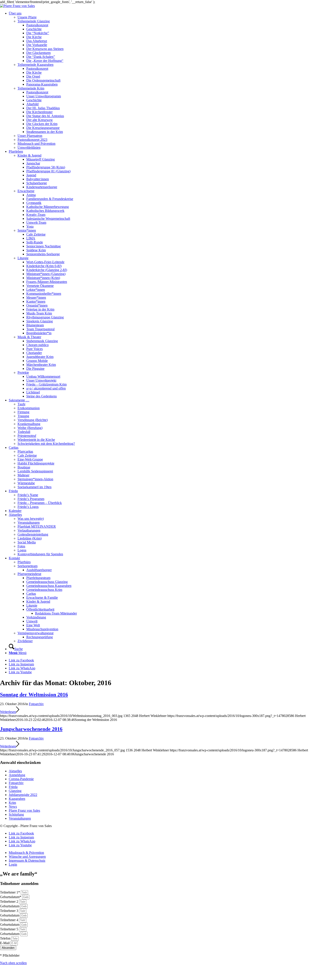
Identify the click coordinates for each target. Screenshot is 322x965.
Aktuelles (15, 771)
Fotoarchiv (36, 704)
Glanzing (15, 791)
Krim (12, 802)
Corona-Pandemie (21, 779)
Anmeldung (17, 775)
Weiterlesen (8, 712)
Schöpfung (16, 814)
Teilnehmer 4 (9, 920)
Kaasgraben (17, 799)
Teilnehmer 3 (9, 911)
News (13, 806)
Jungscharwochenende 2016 (31, 729)
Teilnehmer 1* (10, 892)
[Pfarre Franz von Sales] (17, 6)
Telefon (5, 938)
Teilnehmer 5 (9, 929)
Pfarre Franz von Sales (24, 810)
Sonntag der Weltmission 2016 (34, 694)
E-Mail (5, 943)
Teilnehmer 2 (9, 901)
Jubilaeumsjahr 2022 (23, 795)
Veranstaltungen (20, 818)
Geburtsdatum (10, 906)
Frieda (13, 787)
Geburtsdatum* (11, 897)
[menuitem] (165, 80)
